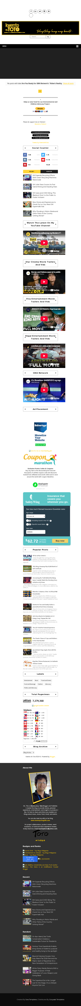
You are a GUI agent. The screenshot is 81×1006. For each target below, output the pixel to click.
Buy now (60, 541)
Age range (29, 512)
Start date (29, 528)
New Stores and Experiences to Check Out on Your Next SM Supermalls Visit (44, 204)
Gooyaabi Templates (56, 1000)
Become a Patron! (40, 124)
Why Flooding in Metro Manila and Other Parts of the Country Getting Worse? (45, 213)
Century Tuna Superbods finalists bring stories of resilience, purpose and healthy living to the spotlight (44, 948)
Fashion (40, 684)
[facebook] (37, 840)
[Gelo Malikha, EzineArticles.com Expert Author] (40, 865)
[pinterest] (44, 840)
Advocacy (48, 684)
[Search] (48, 36)
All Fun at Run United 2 (39, 555)
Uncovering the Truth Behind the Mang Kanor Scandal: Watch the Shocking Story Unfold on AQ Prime (45, 580)
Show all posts (68, 83)
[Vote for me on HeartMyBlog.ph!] (40, 451)
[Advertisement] (40, 64)
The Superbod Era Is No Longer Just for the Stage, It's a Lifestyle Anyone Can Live (44, 982)
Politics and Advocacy (30, 688)
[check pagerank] (40, 705)
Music (36, 680)
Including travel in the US (40, 520)
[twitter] (36, 840)
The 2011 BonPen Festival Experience (44, 627)
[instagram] (41, 840)
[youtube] (42, 840)
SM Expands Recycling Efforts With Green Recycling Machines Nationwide (44, 177)
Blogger (52, 756)
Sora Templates (31, 1000)
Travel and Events (46, 680)
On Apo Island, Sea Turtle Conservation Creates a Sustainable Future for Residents (44, 939)
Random (49, 171)
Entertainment (28, 680)
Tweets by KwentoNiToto (40, 142)
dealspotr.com (40, 488)
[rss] (39, 840)
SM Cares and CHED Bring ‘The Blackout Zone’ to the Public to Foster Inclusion (44, 195)
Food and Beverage (29, 684)
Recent (31, 171)
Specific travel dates (38, 524)
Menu (4, 46)
